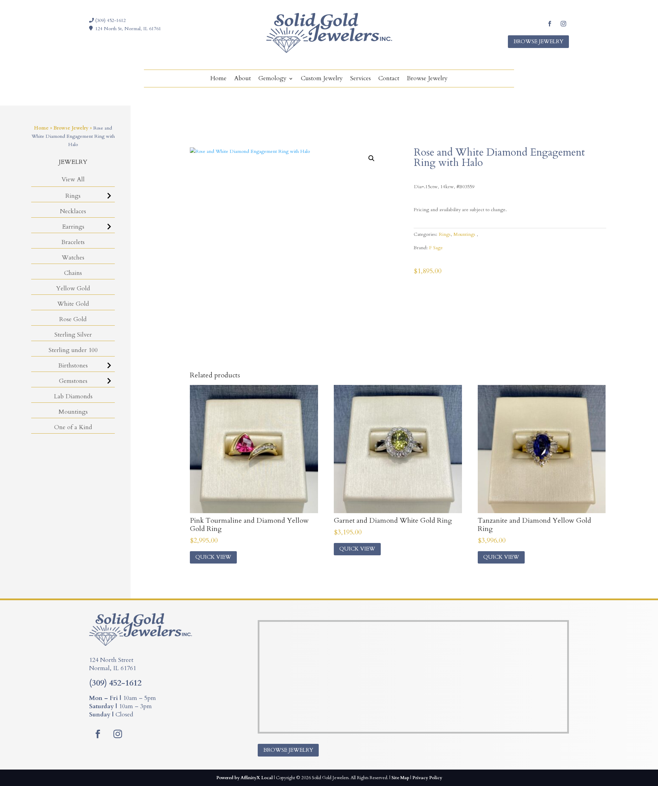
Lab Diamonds (73, 396)
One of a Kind (73, 427)
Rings (73, 196)
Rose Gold (73, 319)
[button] (371, 158)
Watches (73, 257)
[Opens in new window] (549, 23)
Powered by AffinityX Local (244, 778)
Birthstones (73, 365)
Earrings (73, 226)
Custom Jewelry (322, 79)
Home (218, 79)
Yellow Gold (73, 288)
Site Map (400, 778)
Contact (388, 79)
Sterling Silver (73, 334)
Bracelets (73, 242)
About (242, 79)
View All (73, 179)
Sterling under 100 (73, 350)
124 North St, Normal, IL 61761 (128, 28)
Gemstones (73, 381)
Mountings (73, 412)
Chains (73, 273)
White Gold (73, 304)
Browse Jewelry (538, 41)
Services (360, 79)
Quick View (213, 557)
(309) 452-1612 (110, 20)
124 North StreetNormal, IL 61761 (112, 664)
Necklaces (73, 211)
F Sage (436, 247)
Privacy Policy (427, 778)
